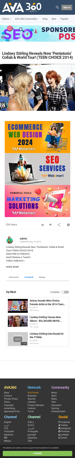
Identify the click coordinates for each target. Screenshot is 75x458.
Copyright (9, 405)
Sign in (66, 7)
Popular (64, 18)
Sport (54, 395)
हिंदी (5, 438)
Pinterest (65, 431)
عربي (6, 425)
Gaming (55, 408)
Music (54, 392)
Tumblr (63, 438)
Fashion (32, 408)
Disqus (42, 277)
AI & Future (33, 392)
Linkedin (65, 434)
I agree (37, 453)
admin (23, 238)
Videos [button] (5, 18)
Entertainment (58, 411)
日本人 (31, 422)
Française (9, 431)
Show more (12, 267)
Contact (8, 395)
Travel (31, 411)
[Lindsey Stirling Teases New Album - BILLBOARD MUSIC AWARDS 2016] (18, 321)
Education (56, 405)
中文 (6, 428)
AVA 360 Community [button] (26, 18)
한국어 (31, 425)
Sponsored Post (12, 411)
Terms (7, 402)
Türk (30, 441)
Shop (45, 18)
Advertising (9, 408)
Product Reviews (36, 405)
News (54, 399)
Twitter (64, 425)
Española (32, 438)
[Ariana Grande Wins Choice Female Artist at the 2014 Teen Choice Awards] (18, 306)
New (54, 18)
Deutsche (8, 434)
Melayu (7, 441)
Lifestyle (32, 402)
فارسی (31, 428)
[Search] (57, 7)
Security (31, 399)
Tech (53, 402)
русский (32, 434)
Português (33, 431)
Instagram (66, 428)
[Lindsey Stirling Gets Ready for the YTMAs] (18, 339)
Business (32, 395)
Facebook (29, 277)
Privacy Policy (11, 399)
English (7, 422)
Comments (14, 277)
